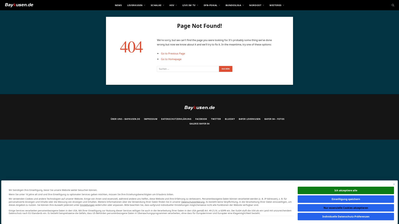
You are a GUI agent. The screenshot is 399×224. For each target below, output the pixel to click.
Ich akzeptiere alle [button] (345, 190)
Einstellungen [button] (87, 204)
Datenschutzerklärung (193, 201)
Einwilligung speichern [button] (346, 199)
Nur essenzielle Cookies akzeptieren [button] (346, 208)
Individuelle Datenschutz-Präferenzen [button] (346, 216)
